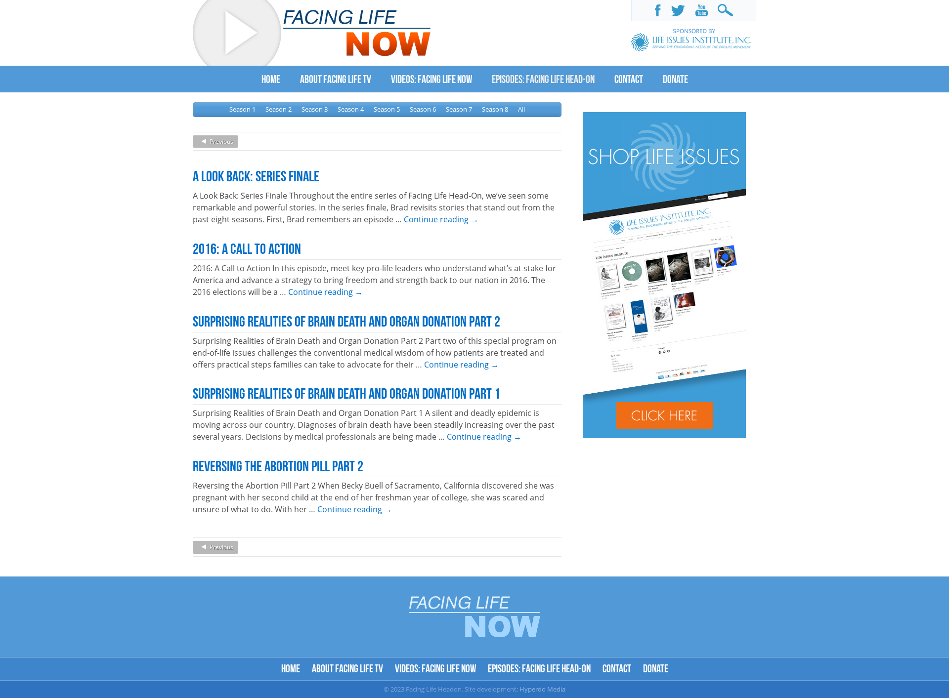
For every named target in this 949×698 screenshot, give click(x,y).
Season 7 (459, 109)
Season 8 (495, 109)
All (521, 109)
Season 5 (387, 109)
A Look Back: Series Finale (256, 176)
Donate (655, 668)
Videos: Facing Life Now (435, 668)
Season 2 (278, 109)
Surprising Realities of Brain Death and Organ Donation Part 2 (346, 321)
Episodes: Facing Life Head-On (539, 668)
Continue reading (441, 219)
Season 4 (351, 109)
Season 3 (315, 109)
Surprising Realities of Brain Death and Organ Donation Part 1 (346, 393)
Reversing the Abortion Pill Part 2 (278, 466)
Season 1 (242, 109)
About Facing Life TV (347, 668)
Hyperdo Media (542, 689)
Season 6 (423, 109)
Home (290, 668)
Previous (221, 141)
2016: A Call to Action (247, 248)
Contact (617, 668)
